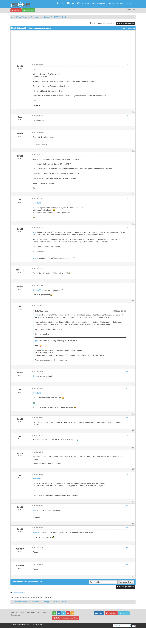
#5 (127, 198)
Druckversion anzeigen (19, 592)
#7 (127, 269)
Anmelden (16, 10)
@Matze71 (37, 290)
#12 (127, 418)
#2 (127, 116)
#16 (127, 506)
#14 (127, 452)
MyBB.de (28, 624)
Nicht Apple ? (47, 17)
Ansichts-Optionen (128, 28)
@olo (35, 232)
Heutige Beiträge (117, 3)
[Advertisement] (73, 48)
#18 (127, 548)
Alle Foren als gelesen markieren (66, 618)
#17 (127, 528)
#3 (127, 132)
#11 (127, 388)
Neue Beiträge (100, 3)
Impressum (44, 612)
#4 (127, 155)
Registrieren (29, 10)
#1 (127, 65)
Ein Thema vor (35, 581)
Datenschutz (15, 615)
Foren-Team (112, 613)
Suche (131, 3)
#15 (127, 474)
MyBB (42, 624)
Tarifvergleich (84, 3)
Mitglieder (124, 613)
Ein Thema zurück (20, 581)
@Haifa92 (37, 203)
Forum (61, 3)
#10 (127, 371)
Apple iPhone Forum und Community (25, 17)
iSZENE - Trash (60, 17)
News (71, 3)
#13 (127, 435)
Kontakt (99, 613)
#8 (127, 285)
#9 (127, 305)
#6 (127, 228)
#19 (127, 564)
